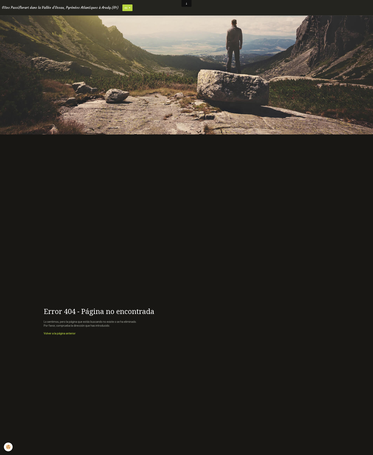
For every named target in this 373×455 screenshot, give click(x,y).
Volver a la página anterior (60, 333)
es (126, 7)
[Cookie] (8, 447)
